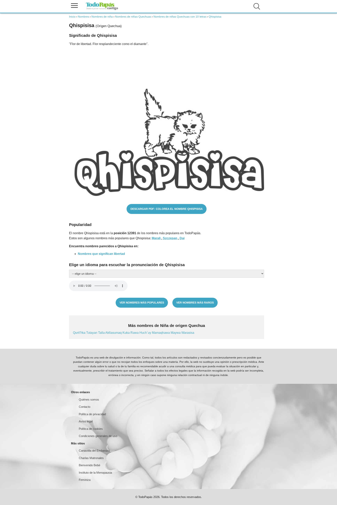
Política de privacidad (92, 414)
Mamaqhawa (161, 332)
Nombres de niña (102, 16)
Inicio (72, 16)
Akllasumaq (113, 332)
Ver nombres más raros (195, 302)
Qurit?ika (79, 332)
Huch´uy (145, 332)
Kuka (126, 332)
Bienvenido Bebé (89, 465)
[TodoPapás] (102, 9)
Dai (182, 238)
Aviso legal (86, 421)
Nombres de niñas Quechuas (133, 16)
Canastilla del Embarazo (94, 450)
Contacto (84, 406)
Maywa (176, 332)
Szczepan (170, 238)
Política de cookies (91, 428)
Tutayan (92, 332)
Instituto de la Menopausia (95, 472)
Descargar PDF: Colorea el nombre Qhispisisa (166, 208)
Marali (156, 238)
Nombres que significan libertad (101, 253)
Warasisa (187, 332)
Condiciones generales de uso (98, 436)
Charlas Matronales (91, 458)
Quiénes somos (89, 399)
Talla (101, 332)
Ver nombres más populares (142, 302)
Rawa (134, 332)
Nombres (83, 16)
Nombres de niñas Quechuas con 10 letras (179, 16)
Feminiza (84, 479)
